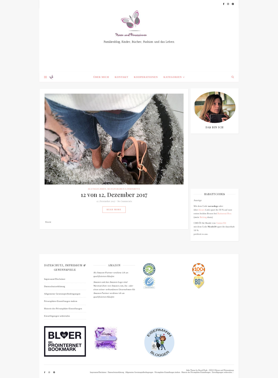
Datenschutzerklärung (54, 286)
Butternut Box (224, 213)
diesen (202, 210)
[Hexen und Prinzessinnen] (139, 40)
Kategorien (172, 77)
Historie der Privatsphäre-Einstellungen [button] (63, 308)
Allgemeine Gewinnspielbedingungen (62, 294)
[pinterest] (233, 4)
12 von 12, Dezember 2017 (114, 194)
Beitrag (203, 217)
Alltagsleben (97, 189)
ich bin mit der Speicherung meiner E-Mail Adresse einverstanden (213, 154)
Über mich (101, 77)
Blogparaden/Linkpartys (124, 189)
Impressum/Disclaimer (54, 279)
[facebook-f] (224, 4)
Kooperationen (146, 77)
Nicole (48, 222)
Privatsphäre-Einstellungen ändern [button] (60, 301)
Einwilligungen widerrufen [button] (57, 316)
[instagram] (228, 4)
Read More (114, 210)
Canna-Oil (221, 223)
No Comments (124, 201)
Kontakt (121, 77)
